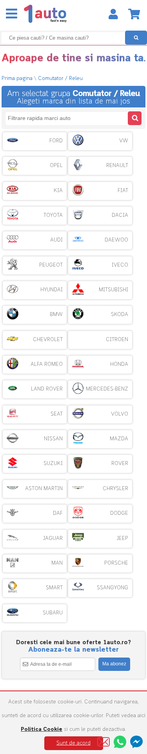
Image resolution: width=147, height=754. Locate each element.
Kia (58, 190)
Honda (119, 364)
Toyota (53, 215)
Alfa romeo (47, 364)
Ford (56, 141)
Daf (58, 513)
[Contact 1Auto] (103, 742)
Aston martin (44, 488)
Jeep (122, 538)
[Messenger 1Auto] (136, 742)
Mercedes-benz (107, 389)
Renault (117, 165)
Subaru (53, 613)
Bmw (56, 314)
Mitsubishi (113, 290)
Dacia (120, 215)
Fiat (123, 190)
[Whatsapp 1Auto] (120, 742)
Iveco (120, 265)
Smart (54, 588)
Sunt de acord (73, 743)
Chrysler (115, 488)
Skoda (119, 314)
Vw (123, 141)
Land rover (47, 389)
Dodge (119, 513)
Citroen (117, 339)
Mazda (119, 439)
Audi (56, 240)
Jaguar (53, 538)
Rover (119, 463)
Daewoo (116, 240)
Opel (56, 165)
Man (57, 563)
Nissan (53, 439)
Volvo (119, 414)
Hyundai (51, 290)
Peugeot (51, 265)
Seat (57, 414)
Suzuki (53, 463)
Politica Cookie (41, 729)
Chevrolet (48, 339)
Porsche (116, 563)
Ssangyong (112, 588)
